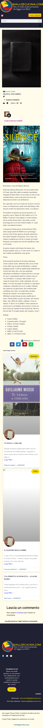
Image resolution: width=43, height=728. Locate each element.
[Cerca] (40, 21)
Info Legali (5, 713)
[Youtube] (11, 656)
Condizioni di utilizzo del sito (30, 713)
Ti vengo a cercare (13, 443)
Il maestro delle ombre (15, 550)
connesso (20, 613)
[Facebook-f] (3, 656)
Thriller (13, 91)
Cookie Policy (6, 719)
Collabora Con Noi (12, 669)
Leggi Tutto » (8, 460)
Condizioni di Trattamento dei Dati (13, 715)
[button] (2, 15)
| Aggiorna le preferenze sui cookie (22, 719)
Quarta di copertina (12, 100)
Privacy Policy (14, 713)
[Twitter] (7, 656)
